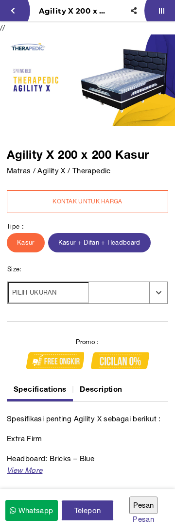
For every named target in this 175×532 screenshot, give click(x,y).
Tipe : (15, 226)
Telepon (87, 510)
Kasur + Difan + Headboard (99, 242)
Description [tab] (101, 388)
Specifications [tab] (40, 388)
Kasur (26, 242)
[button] (24, 470)
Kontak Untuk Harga (87, 201)
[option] (87, 80)
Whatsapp (34, 510)
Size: (14, 269)
